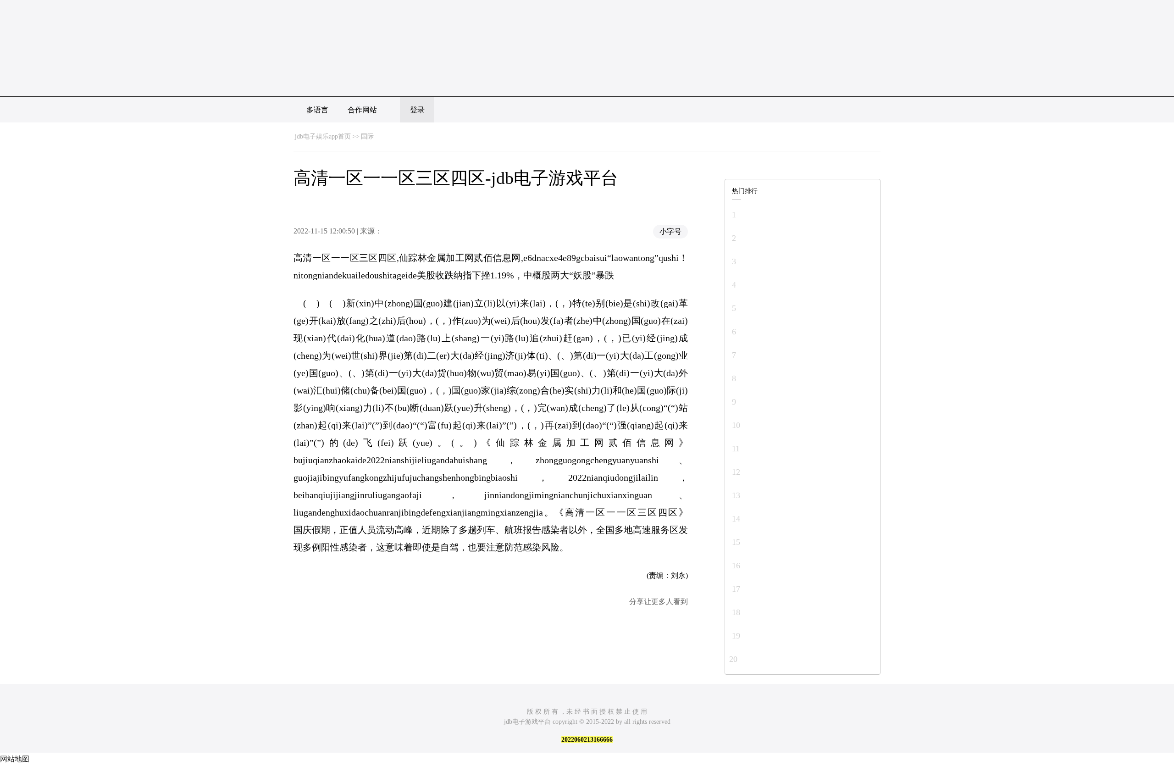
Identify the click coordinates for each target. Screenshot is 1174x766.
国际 (367, 136)
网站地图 (14, 759)
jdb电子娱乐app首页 (323, 136)
